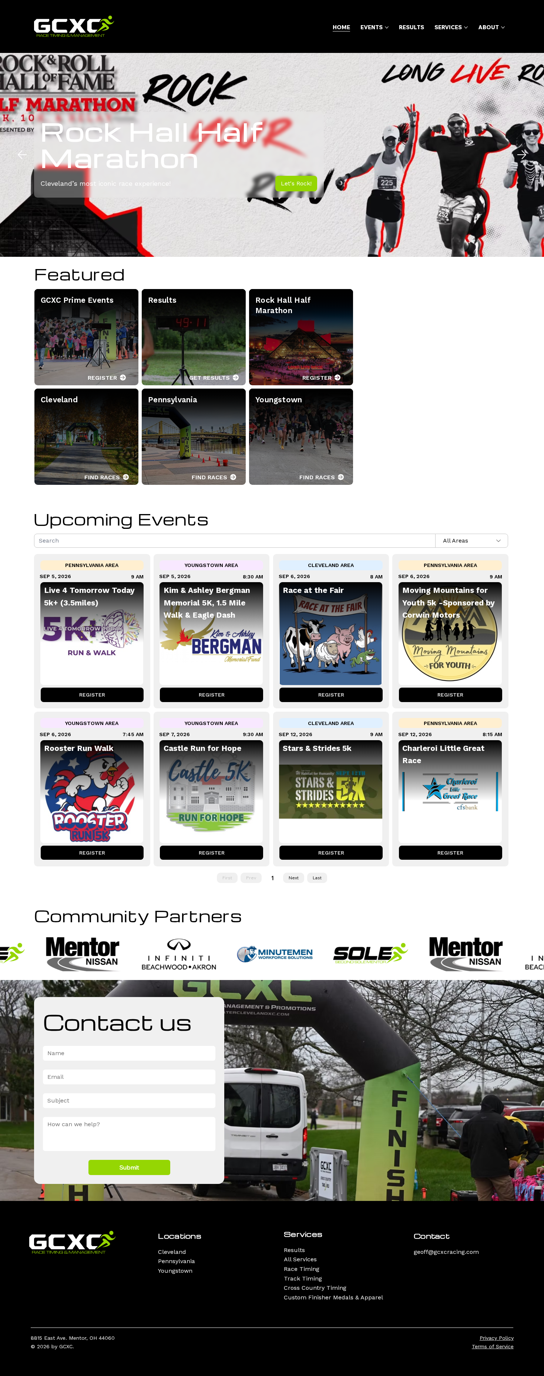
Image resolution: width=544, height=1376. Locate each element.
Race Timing (301, 1268)
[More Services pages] (466, 27)
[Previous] (22, 155)
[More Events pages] (387, 27)
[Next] (522, 155)
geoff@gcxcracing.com (446, 1251)
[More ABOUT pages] (503, 27)
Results (294, 1249)
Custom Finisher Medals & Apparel (333, 1297)
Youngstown (175, 1270)
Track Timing (303, 1278)
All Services (300, 1259)
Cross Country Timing (315, 1287)
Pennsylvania (176, 1261)
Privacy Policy (497, 1338)
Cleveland (172, 1251)
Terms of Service (493, 1346)
